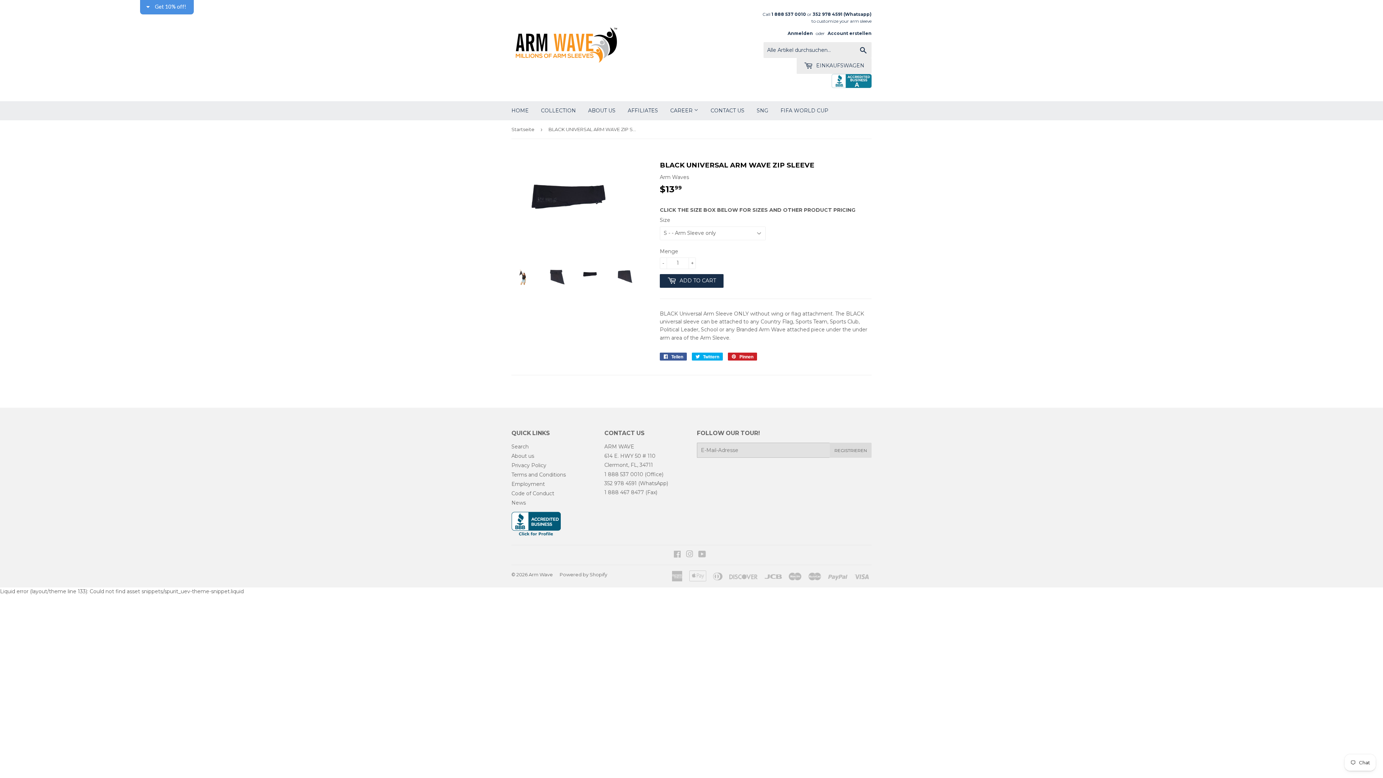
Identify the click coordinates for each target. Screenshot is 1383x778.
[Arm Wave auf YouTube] (702, 555)
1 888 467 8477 (624, 492)
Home (520, 110)
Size (665, 220)
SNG (762, 110)
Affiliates (643, 110)
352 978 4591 (620, 483)
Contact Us (727, 110)
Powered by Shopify (583, 574)
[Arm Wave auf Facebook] (677, 555)
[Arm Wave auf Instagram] (689, 555)
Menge (669, 251)
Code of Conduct (532, 493)
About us (522, 456)
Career (682, 110)
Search (520, 446)
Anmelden (800, 33)
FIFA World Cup (804, 110)
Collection (558, 110)
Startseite (522, 129)
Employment (528, 484)
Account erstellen (850, 33)
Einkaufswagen (839, 65)
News (518, 503)
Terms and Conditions (538, 474)
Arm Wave (541, 574)
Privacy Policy (528, 465)
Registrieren (850, 450)
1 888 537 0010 (623, 474)
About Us (602, 110)
